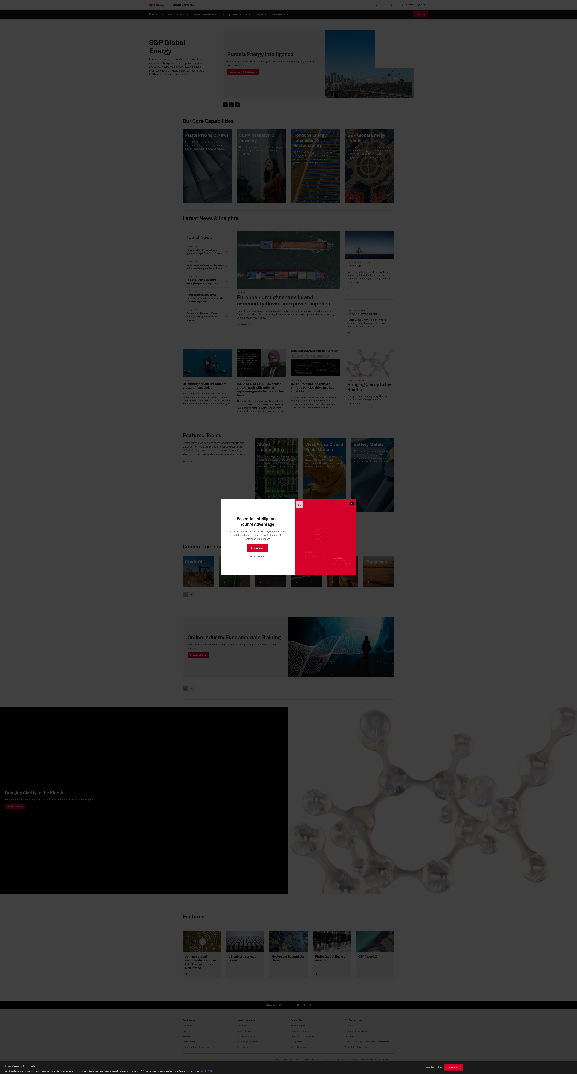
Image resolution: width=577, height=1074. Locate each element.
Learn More (257, 548)
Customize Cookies (433, 1067)
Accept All (454, 1067)
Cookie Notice (208, 1070)
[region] (288, 1067)
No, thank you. (257, 556)
